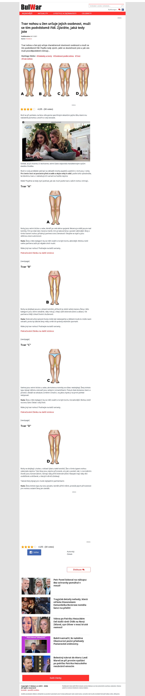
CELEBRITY (87, 13)
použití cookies (33, 690)
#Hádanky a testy (44, 56)
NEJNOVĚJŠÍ (27, 13)
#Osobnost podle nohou (63, 56)
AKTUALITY (43, 13)
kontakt (24, 690)
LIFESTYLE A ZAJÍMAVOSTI (64, 13)
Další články (55, 678)
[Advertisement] (56, 518)
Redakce (29, 39)
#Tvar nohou (27, 59)
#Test (77, 56)
